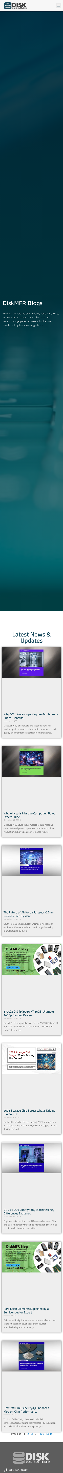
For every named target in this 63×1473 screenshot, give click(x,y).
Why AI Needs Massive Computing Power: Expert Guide (30, 815)
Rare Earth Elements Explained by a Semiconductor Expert (26, 1310)
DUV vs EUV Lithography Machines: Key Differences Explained (29, 1211)
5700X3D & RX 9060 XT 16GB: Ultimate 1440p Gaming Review (29, 1013)
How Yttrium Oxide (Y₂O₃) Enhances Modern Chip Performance (26, 1409)
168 (41, 1433)
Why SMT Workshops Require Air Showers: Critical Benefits (31, 716)
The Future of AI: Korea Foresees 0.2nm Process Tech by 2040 (29, 914)
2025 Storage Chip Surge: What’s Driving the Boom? (29, 1112)
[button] (58, 5)
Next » (50, 1433)
